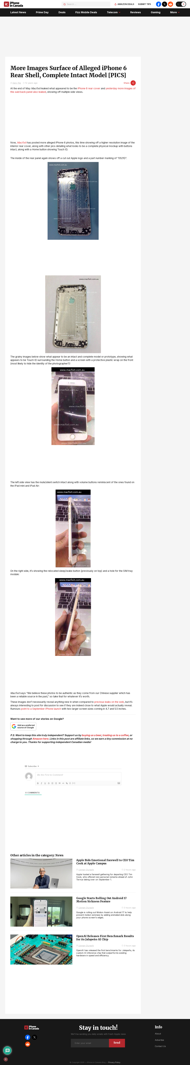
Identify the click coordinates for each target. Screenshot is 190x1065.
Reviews (135, 12)
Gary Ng (17, 83)
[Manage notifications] (6, 1059)
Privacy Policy (114, 1062)
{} (70, 783)
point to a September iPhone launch (41, 708)
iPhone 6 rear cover (89, 88)
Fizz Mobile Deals (86, 12)
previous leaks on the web (109, 701)
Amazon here (40, 738)
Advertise (159, 1040)
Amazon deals (125, 4)
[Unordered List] (56, 783)
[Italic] (41, 783)
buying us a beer (91, 735)
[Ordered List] (52, 783)
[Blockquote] (59, 783)
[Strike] (49, 783)
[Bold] (38, 783)
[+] (73, 783)
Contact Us (160, 1046)
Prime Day (42, 12)
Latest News (18, 12)
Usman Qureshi (86, 869)
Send (117, 1042)
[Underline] (45, 783)
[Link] (67, 783)
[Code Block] (63, 783)
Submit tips (144, 4)
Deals (62, 12)
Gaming (155, 12)
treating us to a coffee (115, 735)
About (158, 1033)
